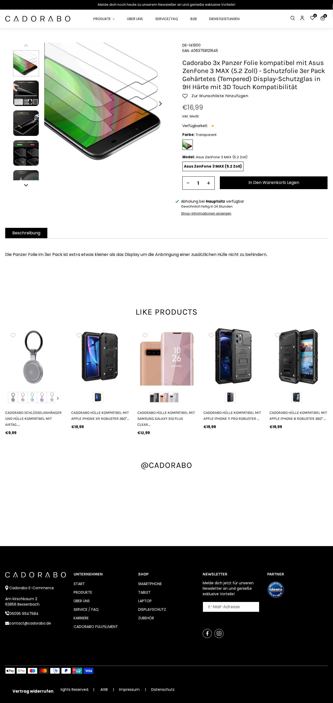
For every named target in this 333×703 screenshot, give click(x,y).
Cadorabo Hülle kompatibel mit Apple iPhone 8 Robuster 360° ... (298, 415)
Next (58, 398)
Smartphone (150, 583)
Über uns (82, 600)
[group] (100, 356)
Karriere (81, 618)
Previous (10, 398)
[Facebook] (207, 633)
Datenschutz (163, 689)
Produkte (83, 592)
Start (79, 583)
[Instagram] (218, 633)
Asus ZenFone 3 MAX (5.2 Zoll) (213, 166)
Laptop (145, 600)
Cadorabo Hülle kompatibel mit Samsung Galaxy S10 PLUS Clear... (166, 418)
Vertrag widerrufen (32, 691)
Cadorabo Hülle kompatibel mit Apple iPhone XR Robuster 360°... (100, 415)
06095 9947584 (24, 613)
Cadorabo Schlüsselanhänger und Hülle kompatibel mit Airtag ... (33, 418)
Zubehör (146, 618)
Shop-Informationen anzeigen (206, 213)
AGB (104, 689)
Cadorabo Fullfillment (96, 626)
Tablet (144, 592)
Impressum (130, 689)
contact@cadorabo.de (30, 623)
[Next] (160, 104)
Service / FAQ (86, 609)
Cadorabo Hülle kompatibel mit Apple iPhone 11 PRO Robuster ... (232, 415)
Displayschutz (152, 609)
